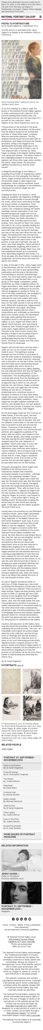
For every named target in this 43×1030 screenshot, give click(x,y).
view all (20, 665)
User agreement (21, 927)
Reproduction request (16, 1013)
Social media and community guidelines (21, 929)
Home (5, 925)
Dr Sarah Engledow (12, 26)
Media (20, 925)
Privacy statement (32, 925)
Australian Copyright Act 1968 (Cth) (21, 1006)
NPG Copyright (33, 1015)
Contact (12, 925)
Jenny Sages (7, 749)
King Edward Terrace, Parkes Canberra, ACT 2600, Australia (21, 940)
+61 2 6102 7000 (24, 944)
